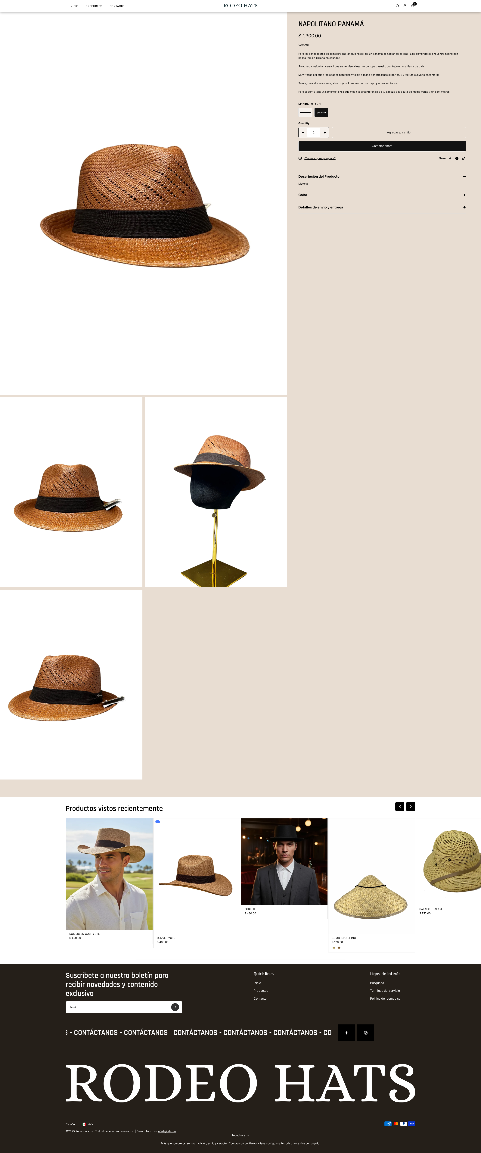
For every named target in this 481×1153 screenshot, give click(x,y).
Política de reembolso (385, 998)
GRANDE (321, 112)
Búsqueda (377, 983)
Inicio (74, 6)
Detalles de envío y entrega (320, 207)
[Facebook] (346, 1032)
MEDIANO (305, 112)
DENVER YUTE (166, 937)
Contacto (117, 6)
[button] (399, 806)
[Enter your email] (175, 1007)
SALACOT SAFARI (430, 909)
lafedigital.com (167, 1131)
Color (302, 195)
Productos (94, 6)
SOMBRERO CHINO (344, 937)
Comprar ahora (382, 146)
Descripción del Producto (319, 176)
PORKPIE (250, 909)
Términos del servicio (385, 990)
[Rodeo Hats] (240, 6)
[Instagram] (365, 1032)
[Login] (405, 6)
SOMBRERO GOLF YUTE (84, 933)
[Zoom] (281, 18)
